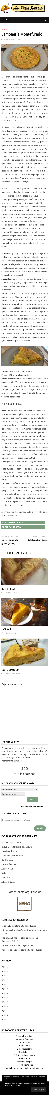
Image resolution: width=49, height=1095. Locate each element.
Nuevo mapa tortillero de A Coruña (16, 846)
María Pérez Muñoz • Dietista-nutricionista (24, 1068)
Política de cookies (15, 1085)
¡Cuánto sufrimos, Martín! (24, 1055)
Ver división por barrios (32, 806)
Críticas (4, 29)
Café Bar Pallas (8, 629)
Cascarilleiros (24, 1042)
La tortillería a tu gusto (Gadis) (23, 925)
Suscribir (40, 828)
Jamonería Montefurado (12, 855)
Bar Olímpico (7, 860)
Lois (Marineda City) (10, 669)
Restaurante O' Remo (11, 842)
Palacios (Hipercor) (9, 851)
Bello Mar (5, 877)
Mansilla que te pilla (24, 1064)
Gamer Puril (24, 1058)
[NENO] (24, 903)
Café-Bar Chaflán (9, 589)
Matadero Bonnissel (24, 1039)
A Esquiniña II (7, 868)
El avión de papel (24, 1061)
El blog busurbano (24, 1048)
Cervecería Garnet (9, 864)
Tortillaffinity (24, 1052)
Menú (7, 20)
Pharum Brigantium (24, 1036)
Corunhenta (24, 1045)
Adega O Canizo (8, 882)
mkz (3, 930)
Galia (3, 873)
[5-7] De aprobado (11, 527)
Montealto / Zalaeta (13, 522)
